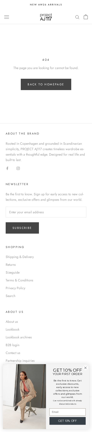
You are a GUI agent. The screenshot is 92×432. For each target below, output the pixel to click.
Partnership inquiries (20, 360)
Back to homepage (46, 84)
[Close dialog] (85, 367)
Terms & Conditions (19, 280)
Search (10, 295)
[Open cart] (86, 16)
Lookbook (12, 329)
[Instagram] (18, 168)
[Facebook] (7, 168)
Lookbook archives (19, 337)
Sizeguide (13, 272)
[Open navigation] (6, 17)
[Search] (77, 17)
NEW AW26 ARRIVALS (46, 4)
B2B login (12, 345)
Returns (11, 264)
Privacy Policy (15, 288)
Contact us (13, 352)
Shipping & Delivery (20, 256)
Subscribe (22, 228)
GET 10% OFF (67, 421)
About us (12, 321)
